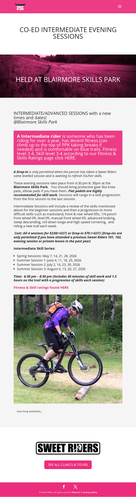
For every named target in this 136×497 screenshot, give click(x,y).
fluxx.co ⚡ (77, 492)
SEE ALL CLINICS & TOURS (68, 464)
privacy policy (90, 492)
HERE (70, 158)
